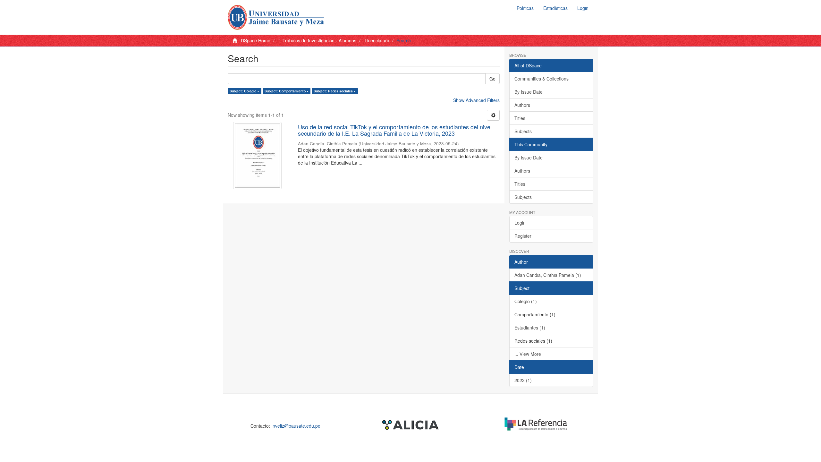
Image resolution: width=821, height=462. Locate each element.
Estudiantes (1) (529, 327)
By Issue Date (528, 92)
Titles (519, 118)
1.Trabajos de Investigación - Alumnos (317, 40)
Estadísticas (555, 8)
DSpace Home (255, 40)
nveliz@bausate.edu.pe (296, 426)
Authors (522, 105)
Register (522, 236)
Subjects (523, 131)
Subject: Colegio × (244, 91)
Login (520, 222)
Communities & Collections (541, 78)
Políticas (525, 8)
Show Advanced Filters (476, 100)
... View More (527, 354)
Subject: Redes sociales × (335, 91)
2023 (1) (523, 380)
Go (492, 78)
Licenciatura (377, 40)
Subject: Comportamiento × (287, 91)
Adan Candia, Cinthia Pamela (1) (547, 275)
